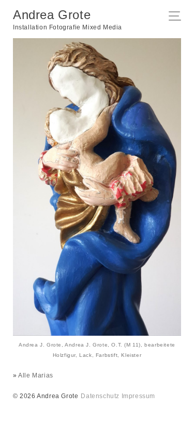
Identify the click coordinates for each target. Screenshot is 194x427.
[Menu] (178, 17)
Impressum (138, 396)
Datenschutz (100, 396)
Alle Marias (35, 375)
